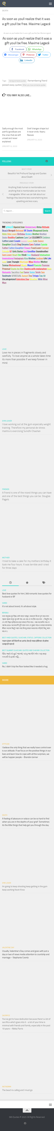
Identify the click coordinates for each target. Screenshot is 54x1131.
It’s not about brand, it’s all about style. (19, 606)
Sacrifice (16, 272)
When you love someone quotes (34, 85)
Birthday (21, 234)
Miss (31, 262)
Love (4, 349)
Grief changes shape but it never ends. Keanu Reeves (38, 131)
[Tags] (43, 583)
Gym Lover (7, 421)
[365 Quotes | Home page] (5, 3)
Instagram (19, 258)
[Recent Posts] (10, 583)
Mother (6, 558)
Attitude (45, 227)
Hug (29, 255)
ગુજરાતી (9, 227)
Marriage (24, 262)
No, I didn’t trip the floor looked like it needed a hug (25, 666)
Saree (4, 603)
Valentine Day (22, 279)
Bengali (5, 613)
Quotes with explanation (35, 268)
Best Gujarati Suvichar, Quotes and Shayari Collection (25, 650)
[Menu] (50, 3)
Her (19, 255)
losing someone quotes (17, 81)
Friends (5, 489)
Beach (5, 230)
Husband (35, 255)
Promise (46, 265)
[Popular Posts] (27, 583)
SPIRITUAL (16, 275)
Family (44, 244)
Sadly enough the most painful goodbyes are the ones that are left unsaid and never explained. (12, 135)
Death (5, 10)
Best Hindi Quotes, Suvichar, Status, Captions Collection (26, 638)
